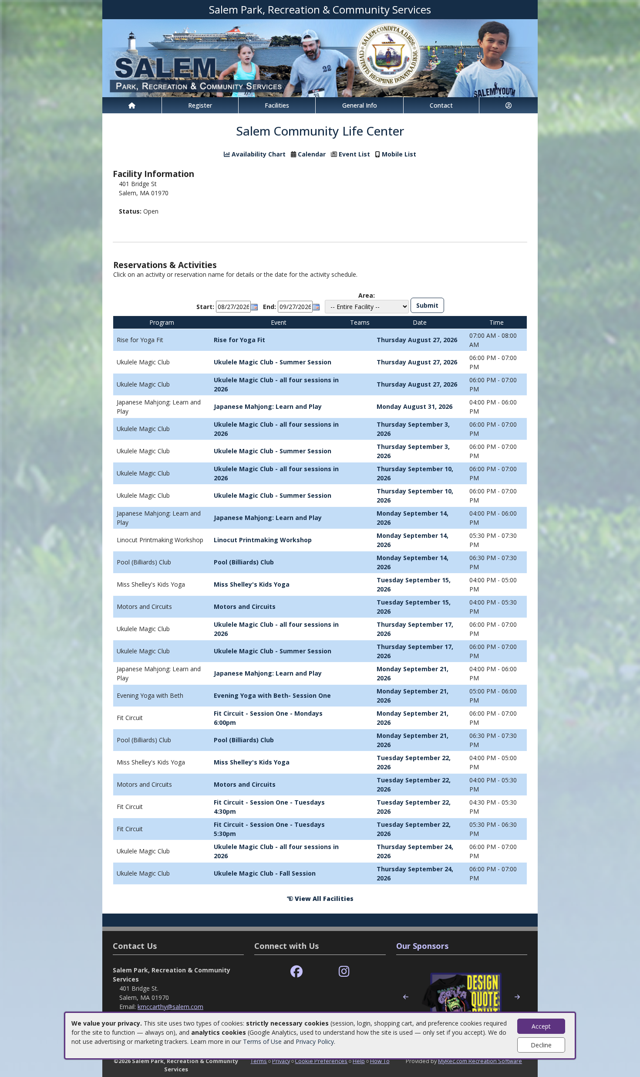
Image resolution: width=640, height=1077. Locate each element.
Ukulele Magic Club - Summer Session (272, 362)
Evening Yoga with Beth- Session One (272, 695)
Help (359, 1061)
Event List (354, 154)
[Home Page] (132, 105)
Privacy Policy (315, 1041)
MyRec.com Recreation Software (480, 1061)
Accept (541, 1026)
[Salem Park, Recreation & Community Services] (320, 57)
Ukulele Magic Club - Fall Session (265, 873)
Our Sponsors (422, 946)
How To (380, 1061)
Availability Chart (258, 154)
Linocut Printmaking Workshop (263, 540)
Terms (258, 1061)
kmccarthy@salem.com (170, 1006)
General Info (359, 105)
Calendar (312, 154)
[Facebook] (296, 971)
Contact (441, 105)
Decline (541, 1045)
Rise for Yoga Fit (239, 340)
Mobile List (399, 154)
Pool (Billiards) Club (244, 562)
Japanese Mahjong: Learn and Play (268, 406)
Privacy (281, 1061)
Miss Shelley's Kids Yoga (252, 584)
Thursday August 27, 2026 (417, 340)
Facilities (277, 105)
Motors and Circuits (245, 606)
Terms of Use (262, 1041)
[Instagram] (344, 971)
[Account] (508, 105)
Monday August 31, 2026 (414, 406)
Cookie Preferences (321, 1061)
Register (200, 105)
